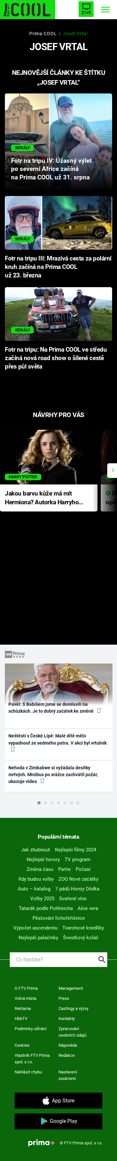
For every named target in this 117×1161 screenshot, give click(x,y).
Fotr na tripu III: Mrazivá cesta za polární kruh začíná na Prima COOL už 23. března (58, 267)
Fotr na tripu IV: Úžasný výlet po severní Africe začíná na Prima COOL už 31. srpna (51, 169)
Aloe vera (88, 908)
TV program (77, 859)
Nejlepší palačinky (38, 938)
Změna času (40, 869)
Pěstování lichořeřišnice (58, 918)
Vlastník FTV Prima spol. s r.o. (32, 1058)
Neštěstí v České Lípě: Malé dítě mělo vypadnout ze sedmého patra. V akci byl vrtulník (57, 739)
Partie (64, 869)
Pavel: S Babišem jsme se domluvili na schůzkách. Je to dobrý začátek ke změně (51, 708)
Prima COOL (43, 33)
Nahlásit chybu (28, 1072)
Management (70, 988)
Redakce (66, 1055)
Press (63, 998)
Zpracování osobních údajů (72, 1032)
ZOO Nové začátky (78, 879)
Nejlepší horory (43, 859)
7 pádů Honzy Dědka (77, 889)
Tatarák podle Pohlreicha (46, 908)
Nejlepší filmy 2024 (75, 850)
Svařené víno (73, 899)
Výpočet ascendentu (35, 928)
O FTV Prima (26, 988)
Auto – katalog (34, 889)
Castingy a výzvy (73, 1008)
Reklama (23, 1008)
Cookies (22, 1045)
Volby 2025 (42, 899)
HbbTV (21, 1018)
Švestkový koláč (80, 938)
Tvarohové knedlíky (83, 928)
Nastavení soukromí (67, 1075)
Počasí (83, 869)
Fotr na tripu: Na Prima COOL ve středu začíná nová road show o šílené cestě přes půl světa (56, 358)
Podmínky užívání (30, 1028)
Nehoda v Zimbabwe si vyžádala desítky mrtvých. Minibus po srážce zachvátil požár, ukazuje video (53, 774)
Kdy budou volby (36, 879)
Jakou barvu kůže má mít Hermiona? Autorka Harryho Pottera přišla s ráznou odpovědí (42, 498)
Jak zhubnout (35, 850)
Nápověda (67, 1045)
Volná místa (25, 998)
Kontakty (66, 1018)
